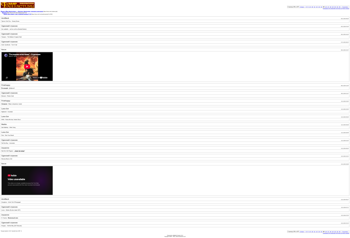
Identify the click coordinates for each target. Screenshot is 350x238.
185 (312, 6)
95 (308, 6)
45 (306, 6)
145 (310, 6)
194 (321, 6)
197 (328, 6)
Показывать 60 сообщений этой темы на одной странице (336, 8)
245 (337, 6)
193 (319, 6)
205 (335, 6)
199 (333, 6)
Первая (302, 6)
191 (314, 6)
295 (339, 6)
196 (326, 6)
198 (330, 6)
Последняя (345, 6)
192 (317, 6)
